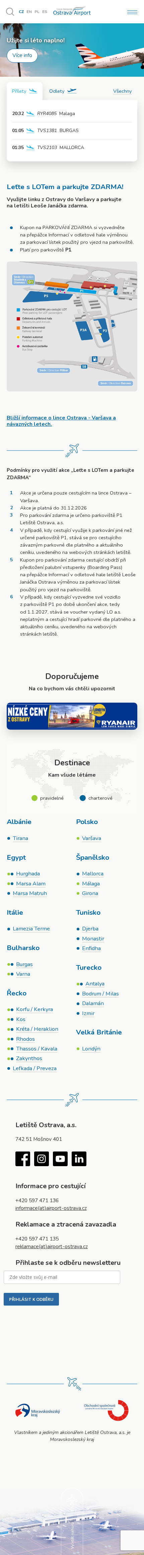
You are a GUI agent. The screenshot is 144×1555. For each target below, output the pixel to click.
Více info (22, 55)
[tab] (25, 91)
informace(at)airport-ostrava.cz (51, 1208)
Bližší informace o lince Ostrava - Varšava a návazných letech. (61, 421)
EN (29, 11)
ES (44, 11)
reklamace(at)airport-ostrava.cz (51, 1246)
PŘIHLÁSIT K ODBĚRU (31, 1299)
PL (37, 11)
